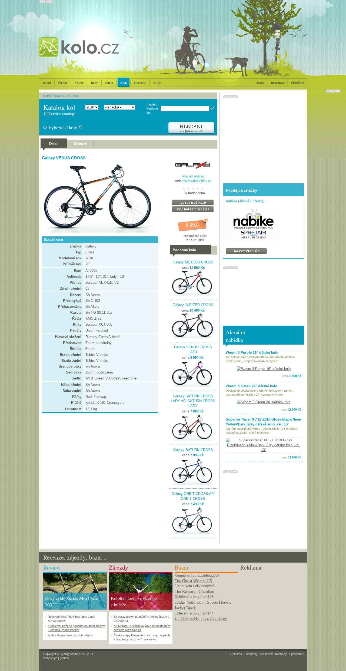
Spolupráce (296, 654)
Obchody (140, 82)
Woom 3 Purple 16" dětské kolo (252, 353)
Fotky (157, 82)
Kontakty (281, 654)
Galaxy (91, 246)
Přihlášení (297, 82)
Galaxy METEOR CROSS (193, 262)
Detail (54, 144)
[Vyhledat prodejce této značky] (193, 211)
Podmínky (251, 654)
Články (63, 82)
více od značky (193, 176)
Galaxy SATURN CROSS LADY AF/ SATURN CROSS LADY (193, 401)
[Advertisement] (272, 605)
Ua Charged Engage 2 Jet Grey (201, 618)
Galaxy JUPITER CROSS (193, 305)
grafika (64, 658)
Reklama (236, 654)
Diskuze (80, 144)
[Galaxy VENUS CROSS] (98, 231)
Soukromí (266, 654)
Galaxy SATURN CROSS (193, 450)
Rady (94, 82)
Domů (47, 82)
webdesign (50, 658)
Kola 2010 (60, 95)
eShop (109, 82)
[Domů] (93, 52)
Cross (75, 95)
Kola (123, 82)
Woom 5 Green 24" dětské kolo (251, 386)
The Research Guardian (194, 591)
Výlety (79, 82)
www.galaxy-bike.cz (196, 180)
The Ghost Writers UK (193, 580)
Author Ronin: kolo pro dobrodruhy (70, 635)
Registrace (278, 82)
